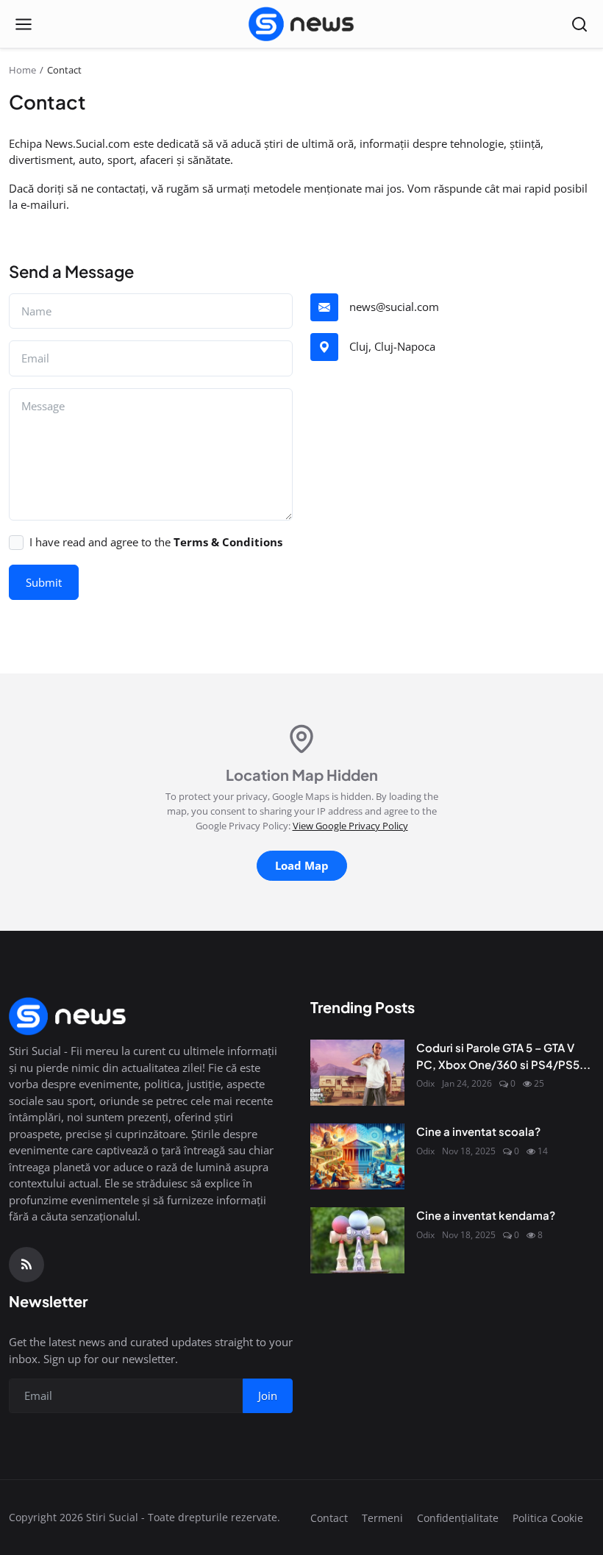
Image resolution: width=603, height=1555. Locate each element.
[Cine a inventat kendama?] (357, 1240)
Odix (425, 1083)
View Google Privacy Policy (350, 825)
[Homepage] (301, 24)
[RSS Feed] (26, 1264)
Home (22, 69)
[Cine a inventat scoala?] (357, 1156)
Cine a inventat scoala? (478, 1131)
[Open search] (579, 24)
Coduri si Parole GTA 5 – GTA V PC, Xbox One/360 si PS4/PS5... (503, 1055)
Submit (44, 582)
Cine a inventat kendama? (485, 1215)
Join (267, 1395)
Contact (329, 1518)
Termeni (382, 1518)
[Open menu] (23, 24)
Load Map (302, 865)
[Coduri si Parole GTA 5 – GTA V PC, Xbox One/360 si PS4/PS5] (357, 1073)
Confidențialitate (458, 1518)
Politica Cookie (548, 1518)
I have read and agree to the (155, 542)
